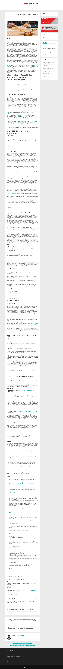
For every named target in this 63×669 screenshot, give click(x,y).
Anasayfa (21, 8)
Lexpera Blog (31, 667)
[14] (21, 156)
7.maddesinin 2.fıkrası (25, 115)
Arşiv (26, 8)
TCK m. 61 (10, 546)
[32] (14, 266)
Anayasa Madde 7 (11, 517)
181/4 (8, 222)
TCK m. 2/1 (13, 171)
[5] (19, 92)
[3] (35, 66)
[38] (17, 308)
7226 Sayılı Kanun (45, 63)
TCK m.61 (31, 235)
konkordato (44, 70)
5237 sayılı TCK (17, 65)
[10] (18, 125)
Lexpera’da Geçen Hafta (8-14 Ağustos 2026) (13, 652)
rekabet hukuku (52, 68)
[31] (27, 256)
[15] (20, 161)
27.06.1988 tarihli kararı (12, 362)
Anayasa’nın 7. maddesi (31, 318)
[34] (31, 282)
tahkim (44, 74)
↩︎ (36, 479)
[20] (14, 193)
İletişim (42, 8)
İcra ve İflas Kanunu (46, 68)
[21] (21, 193)
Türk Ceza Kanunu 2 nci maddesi (15, 108)
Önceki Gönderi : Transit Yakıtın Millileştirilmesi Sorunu (23, 643)
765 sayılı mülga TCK (10, 328)
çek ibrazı (51, 76)
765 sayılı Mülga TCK (10, 350)
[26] (26, 225)
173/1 (34, 221)
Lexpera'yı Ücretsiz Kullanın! (33, 8)
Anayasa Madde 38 (11, 497)
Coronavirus (49, 62)
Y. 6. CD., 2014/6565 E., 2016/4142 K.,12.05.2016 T (16, 483)
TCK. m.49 (34, 223)
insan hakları (45, 71)
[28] (34, 241)
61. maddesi (11, 229)
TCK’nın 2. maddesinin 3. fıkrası (11, 344)
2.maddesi (19, 115)
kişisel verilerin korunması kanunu (48, 73)
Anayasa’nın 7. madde (16, 161)
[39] (11, 331)
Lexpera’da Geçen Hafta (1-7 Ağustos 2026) (49, 48)
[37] (25, 289)
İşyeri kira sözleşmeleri (50, 70)
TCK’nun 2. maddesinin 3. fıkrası (18, 122)
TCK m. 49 (10, 526)
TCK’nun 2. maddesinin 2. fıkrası (27, 123)
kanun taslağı (48, 74)
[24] (35, 221)
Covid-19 (53, 62)
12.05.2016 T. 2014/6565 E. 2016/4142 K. (22, 391)
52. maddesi (18, 193)
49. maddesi (11, 193)
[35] (19, 285)
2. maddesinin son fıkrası (22, 256)
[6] (24, 102)
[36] (26, 286)
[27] (13, 229)
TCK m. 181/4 (11, 538)
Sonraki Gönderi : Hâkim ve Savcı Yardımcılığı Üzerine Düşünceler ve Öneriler (22, 645)
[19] (37, 190)
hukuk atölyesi (45, 65)
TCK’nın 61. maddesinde (20, 241)
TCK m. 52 (10, 529)
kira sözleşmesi (50, 71)
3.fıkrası (14, 160)
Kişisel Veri (50, 63)
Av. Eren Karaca (24, 17)
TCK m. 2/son (11, 564)
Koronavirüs (45, 62)
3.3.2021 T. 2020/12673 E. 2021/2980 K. (22, 412)
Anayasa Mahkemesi (46, 76)
